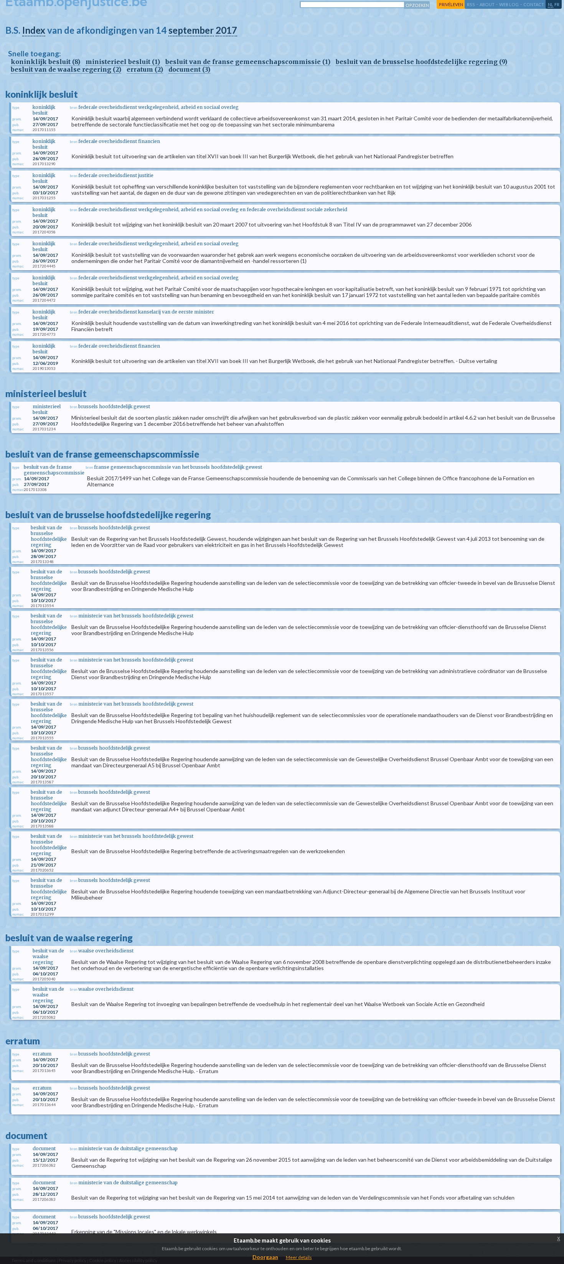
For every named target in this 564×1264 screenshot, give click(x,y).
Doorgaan (265, 1257)
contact (533, 4)
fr (556, 4)
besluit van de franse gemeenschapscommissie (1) (247, 62)
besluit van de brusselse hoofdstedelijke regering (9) (421, 62)
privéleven (451, 4)
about (487, 4)
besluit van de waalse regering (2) (66, 69)
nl (550, 4)
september (191, 30)
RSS (471, 4)
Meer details (299, 1257)
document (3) (189, 69)
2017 (226, 30)
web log (509, 4)
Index (33, 30)
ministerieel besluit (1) (123, 62)
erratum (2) (145, 69)
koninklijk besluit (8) (45, 62)
